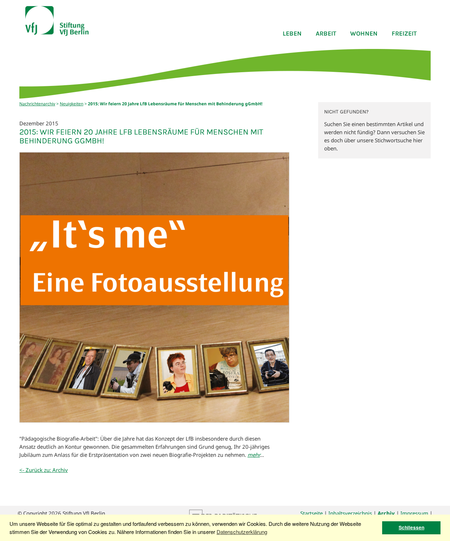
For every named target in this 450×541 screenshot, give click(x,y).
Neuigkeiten (71, 104)
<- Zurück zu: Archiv (43, 469)
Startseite (311, 513)
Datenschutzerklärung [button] (242, 531)
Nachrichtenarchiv (37, 104)
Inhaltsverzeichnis (350, 513)
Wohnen (364, 33)
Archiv (386, 513)
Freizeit (404, 33)
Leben (292, 33)
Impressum (414, 513)
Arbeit (326, 33)
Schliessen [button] (411, 527)
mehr (254, 454)
